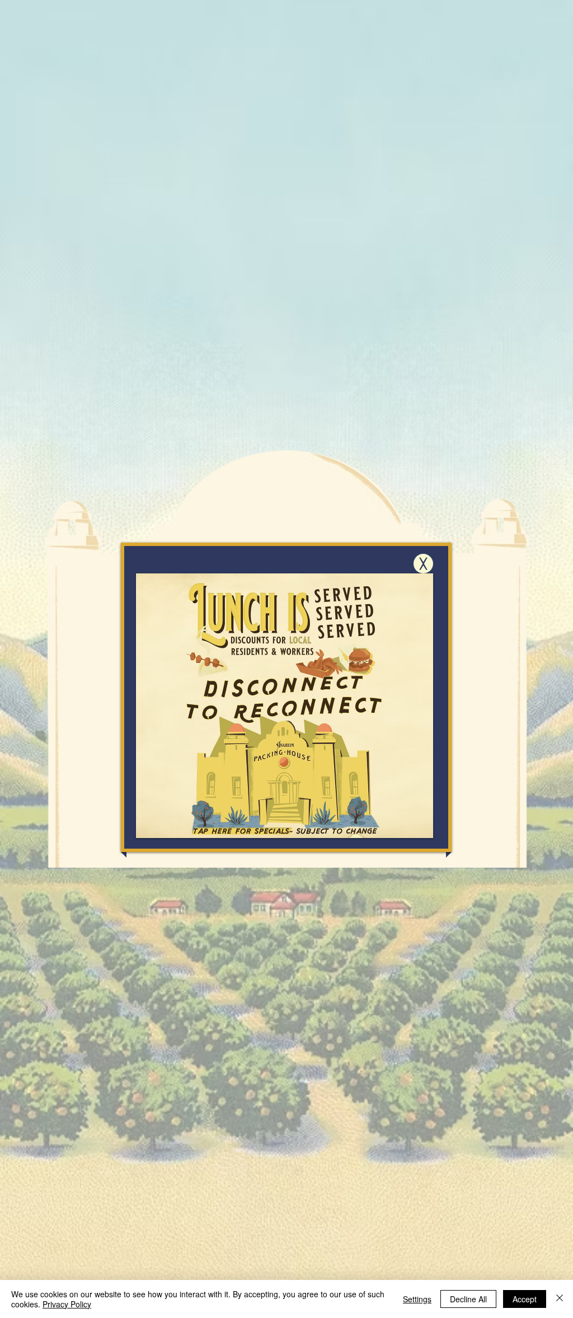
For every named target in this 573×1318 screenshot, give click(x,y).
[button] (423, 563)
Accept (525, 1299)
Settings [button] (417, 1299)
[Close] (559, 1299)
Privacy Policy (67, 1304)
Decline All (468, 1299)
